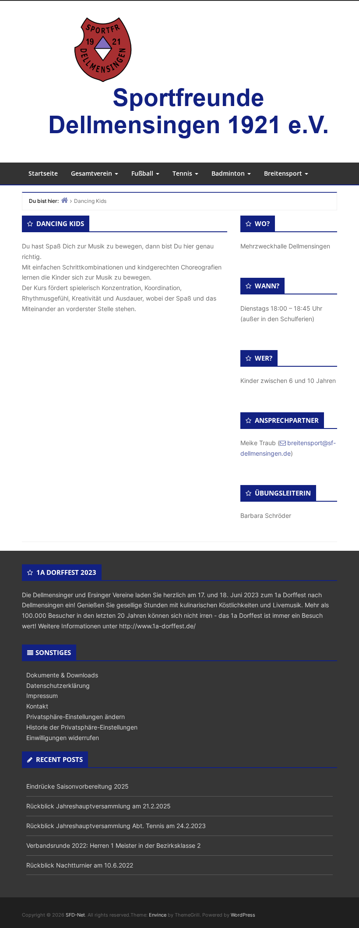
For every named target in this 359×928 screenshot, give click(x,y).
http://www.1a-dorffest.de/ (157, 626)
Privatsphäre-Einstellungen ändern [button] (75, 716)
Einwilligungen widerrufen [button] (62, 737)
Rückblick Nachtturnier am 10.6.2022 (79, 865)
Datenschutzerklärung (58, 685)
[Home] (64, 200)
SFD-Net (75, 915)
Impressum (42, 695)
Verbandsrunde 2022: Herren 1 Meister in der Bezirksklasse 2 (113, 845)
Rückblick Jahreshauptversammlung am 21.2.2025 (98, 806)
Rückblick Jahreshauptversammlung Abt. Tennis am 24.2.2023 (116, 825)
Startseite (43, 173)
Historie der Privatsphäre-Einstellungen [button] (81, 727)
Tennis (183, 173)
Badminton (228, 173)
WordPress (243, 915)
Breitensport (284, 173)
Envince (157, 915)
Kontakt (37, 706)
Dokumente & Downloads (62, 675)
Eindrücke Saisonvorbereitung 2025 (77, 786)
